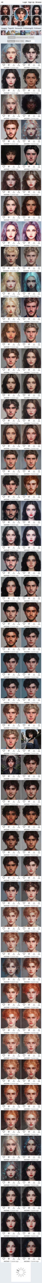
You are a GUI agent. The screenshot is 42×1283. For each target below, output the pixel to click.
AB (2, 2)
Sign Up (31, 2)
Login (25, 2)
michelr (7, 67)
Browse (38, 2)
